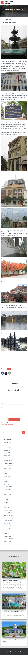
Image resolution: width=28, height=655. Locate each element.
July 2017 (6, 528)
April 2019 (6, 484)
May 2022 (6, 452)
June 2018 (6, 499)
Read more (21, 588)
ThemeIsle (19, 651)
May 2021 (6, 476)
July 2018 (6, 497)
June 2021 (6, 473)
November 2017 (7, 518)
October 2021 (7, 463)
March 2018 (6, 507)
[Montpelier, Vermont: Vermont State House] (14, 629)
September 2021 (7, 465)
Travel (9, 368)
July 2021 (6, 471)
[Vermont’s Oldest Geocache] (14, 569)
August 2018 (6, 494)
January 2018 (7, 512)
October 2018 (7, 489)
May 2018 (6, 502)
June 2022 (6, 450)
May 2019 (6, 481)
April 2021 (6, 478)
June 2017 (6, 531)
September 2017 (7, 523)
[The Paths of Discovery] (8, 2)
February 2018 (7, 510)
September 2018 (7, 491)
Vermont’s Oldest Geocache (10, 580)
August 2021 (6, 468)
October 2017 (7, 520)
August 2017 (6, 525)
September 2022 (7, 442)
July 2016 (6, 544)
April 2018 (6, 504)
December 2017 (7, 515)
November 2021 (7, 460)
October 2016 (7, 536)
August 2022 (6, 445)
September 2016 (7, 538)
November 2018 (7, 486)
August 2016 (6, 541)
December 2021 (7, 458)
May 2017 (6, 533)
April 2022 (6, 455)
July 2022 (6, 447)
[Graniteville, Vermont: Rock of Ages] (14, 601)
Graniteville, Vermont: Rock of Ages (12, 611)
